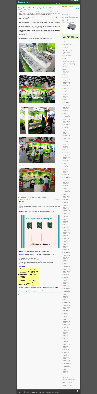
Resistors (65, 66)
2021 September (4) (66, 161)
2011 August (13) (66, 349)
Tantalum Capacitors (67, 53)
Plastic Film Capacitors (23, 290)
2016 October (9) (66, 254)
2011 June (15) (66, 352)
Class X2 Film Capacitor (67, 382)
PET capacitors (52, 290)
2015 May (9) (65, 279)
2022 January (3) (66, 155)
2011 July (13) (65, 350)
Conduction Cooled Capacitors (69, 63)
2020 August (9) (66, 182)
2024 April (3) (65, 113)
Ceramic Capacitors (67, 50)
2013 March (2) (66, 319)
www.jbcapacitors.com (49, 38)
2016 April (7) (65, 263)
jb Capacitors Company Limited (72, 17)
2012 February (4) (66, 340)
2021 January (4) (66, 174)
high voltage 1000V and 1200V (44, 290)
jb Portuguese (58, 3)
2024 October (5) (66, 104)
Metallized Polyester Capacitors (68, 377)
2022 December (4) (66, 138)
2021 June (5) (65, 166)
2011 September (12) (67, 347)
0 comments (58, 9)
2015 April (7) (65, 280)
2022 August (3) (66, 144)
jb (28, 290)
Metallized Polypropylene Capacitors (69, 379)
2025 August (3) (66, 88)
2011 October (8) (66, 346)
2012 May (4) (65, 335)
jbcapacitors (71, 16)
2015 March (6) (66, 282)
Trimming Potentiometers (68, 60)
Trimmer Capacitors (67, 52)
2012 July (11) (65, 332)
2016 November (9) (66, 252)
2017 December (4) (66, 232)
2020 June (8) (65, 185)
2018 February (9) (66, 229)
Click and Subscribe (70, 22)
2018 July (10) (65, 221)
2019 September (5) (66, 199)
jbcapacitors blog (25, 2)
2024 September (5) (66, 105)
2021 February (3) (66, 172)
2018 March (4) (66, 227)
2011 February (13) (66, 358)
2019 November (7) (66, 196)
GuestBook (75, 3)
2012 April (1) (65, 336)
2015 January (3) (66, 285)
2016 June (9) (65, 260)
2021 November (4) (66, 158)
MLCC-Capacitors (42, 392)
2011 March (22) (66, 357)
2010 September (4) (66, 366)
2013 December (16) (66, 305)
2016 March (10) (66, 265)
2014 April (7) (65, 299)
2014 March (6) (66, 300)
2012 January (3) (66, 341)
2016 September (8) (66, 255)
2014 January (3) (66, 304)
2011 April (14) (66, 355)
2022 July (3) (65, 146)
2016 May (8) (65, 261)
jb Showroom (66, 56)
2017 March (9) (66, 246)
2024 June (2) (65, 110)
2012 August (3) (66, 330)
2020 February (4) (66, 191)
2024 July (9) (65, 108)
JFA (38, 290)
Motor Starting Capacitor (67, 385)
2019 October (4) (66, 197)
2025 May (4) (65, 93)
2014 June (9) (65, 296)
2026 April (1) (65, 75)
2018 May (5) (65, 224)
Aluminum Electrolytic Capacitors (70, 46)
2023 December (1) (66, 119)
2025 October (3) (66, 85)
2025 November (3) (66, 83)
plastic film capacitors (33, 290)
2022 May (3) (65, 149)
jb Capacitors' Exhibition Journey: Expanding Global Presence (36, 8)
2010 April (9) (65, 372)
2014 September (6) (66, 291)
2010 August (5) (66, 368)
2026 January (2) (66, 80)
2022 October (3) (66, 141)
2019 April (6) (65, 207)
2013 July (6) (65, 313)
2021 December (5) (66, 157)
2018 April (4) (65, 225)
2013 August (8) (66, 311)
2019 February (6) (66, 210)
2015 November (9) (66, 271)
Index (50, 3)
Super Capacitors (67, 55)
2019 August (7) (66, 200)
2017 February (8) (66, 247)
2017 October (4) (66, 235)
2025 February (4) (66, 97)
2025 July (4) (65, 90)
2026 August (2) (66, 71)
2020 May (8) (65, 186)
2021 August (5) (66, 163)
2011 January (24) (66, 360)
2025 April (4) (65, 94)
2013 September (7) (66, 310)
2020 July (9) (65, 183)
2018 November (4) (66, 215)
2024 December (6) (66, 100)
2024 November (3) (66, 102)
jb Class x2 (44, 194)
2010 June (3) (65, 371)
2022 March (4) (66, 152)
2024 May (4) (65, 111)
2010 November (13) (67, 363)
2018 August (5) (66, 219)
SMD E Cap (65, 380)
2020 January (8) (66, 193)
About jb (65, 47)
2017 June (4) (65, 241)
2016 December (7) (66, 250)
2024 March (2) (66, 115)
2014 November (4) (66, 288)
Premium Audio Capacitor (67, 387)
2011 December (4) (66, 343)
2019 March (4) (66, 208)
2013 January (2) (66, 322)
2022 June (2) (65, 147)
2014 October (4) (66, 290)
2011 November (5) (66, 344)
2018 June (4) (65, 222)
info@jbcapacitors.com (50, 287)
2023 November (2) (66, 121)
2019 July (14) (65, 202)
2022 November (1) (66, 140)
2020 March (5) (66, 190)
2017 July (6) (65, 240)
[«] (18, 294)
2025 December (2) (66, 82)
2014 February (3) (66, 302)
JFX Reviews (64, 3)
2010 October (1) (66, 365)
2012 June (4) (65, 333)
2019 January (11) (66, 211)
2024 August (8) (66, 107)
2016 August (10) (66, 257)
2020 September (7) (66, 180)
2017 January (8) (66, 249)
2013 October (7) (66, 308)
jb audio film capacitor (38, 194)
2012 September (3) (66, 329)
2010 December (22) (66, 361)
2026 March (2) (66, 77)
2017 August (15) (66, 238)
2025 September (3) (66, 86)
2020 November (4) (66, 177)
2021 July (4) (65, 165)
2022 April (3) (65, 150)
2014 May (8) (65, 297)
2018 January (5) (66, 230)
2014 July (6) (65, 294)
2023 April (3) (65, 132)
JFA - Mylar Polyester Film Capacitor (26, 250)
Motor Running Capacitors (68, 61)
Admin (79, 3)
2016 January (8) (66, 268)
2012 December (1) (66, 324)
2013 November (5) (66, 307)
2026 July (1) (65, 72)
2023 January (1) (66, 136)
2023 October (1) (66, 122)
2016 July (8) (65, 258)
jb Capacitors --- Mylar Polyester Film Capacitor (32, 197)
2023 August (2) (66, 125)
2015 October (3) (66, 272)
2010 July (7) (65, 369)
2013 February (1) (66, 321)
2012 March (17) (66, 338)
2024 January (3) (66, 118)
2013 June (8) (65, 315)
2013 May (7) (65, 316)
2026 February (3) (66, 79)
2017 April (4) (65, 244)
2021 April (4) (65, 169)
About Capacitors (22, 194)
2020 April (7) (65, 188)
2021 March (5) (66, 171)
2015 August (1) (66, 274)
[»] (19, 294)
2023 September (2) (66, 124)
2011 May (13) (66, 354)
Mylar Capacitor (66, 384)
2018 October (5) (66, 216)
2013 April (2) (65, 318)
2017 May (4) (65, 243)
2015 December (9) (66, 269)
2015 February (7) (66, 283)
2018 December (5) (66, 213)
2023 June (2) (65, 129)
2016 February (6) (66, 266)
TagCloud (70, 3)
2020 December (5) (66, 175)
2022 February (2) (66, 154)
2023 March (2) (66, 133)
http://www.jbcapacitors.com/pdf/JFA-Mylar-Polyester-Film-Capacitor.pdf (46, 212)
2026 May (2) (65, 74)
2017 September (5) (66, 236)
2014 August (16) (66, 293)
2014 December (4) (66, 286)
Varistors (65, 58)
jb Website (53, 3)
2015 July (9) (65, 275)
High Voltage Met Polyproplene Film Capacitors (30, 291)
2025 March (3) (66, 96)
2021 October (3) (66, 160)
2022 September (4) (66, 143)
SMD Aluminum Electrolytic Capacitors (70, 49)
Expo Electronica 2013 (30, 194)
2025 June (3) (65, 91)
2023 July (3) (65, 127)
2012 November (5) (66, 325)
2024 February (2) (66, 116)
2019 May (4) (65, 205)
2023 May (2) (65, 130)
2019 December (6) (66, 194)
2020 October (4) (66, 179)
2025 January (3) (66, 99)
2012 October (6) (66, 327)
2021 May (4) (65, 168)
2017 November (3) (66, 233)
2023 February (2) (66, 135)
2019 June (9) (65, 204)
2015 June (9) (65, 277)
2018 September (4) (66, 218)
